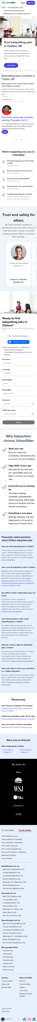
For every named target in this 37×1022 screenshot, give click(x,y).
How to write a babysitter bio (11, 849)
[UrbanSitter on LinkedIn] (33, 1019)
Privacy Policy (18, 352)
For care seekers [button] (8, 830)
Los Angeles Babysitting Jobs (13, 876)
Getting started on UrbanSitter (12, 839)
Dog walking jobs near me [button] (11, 920)
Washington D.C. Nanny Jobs (13, 909)
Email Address (7, 380)
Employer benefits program (25, 995)
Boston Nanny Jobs (9, 912)
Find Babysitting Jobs (15, 7)
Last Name (6, 370)
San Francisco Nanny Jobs (12, 916)
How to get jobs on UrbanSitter (12, 843)
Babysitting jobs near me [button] (10, 866)
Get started (11, 65)
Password (5, 400)
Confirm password (8, 410)
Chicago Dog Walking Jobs (12, 927)
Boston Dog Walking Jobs (11, 939)
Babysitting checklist (9, 855)
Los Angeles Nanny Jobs (11, 903)
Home (4, 7)
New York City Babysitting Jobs (13, 869)
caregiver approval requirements (22, 661)
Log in (23, 3)
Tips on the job (7, 858)
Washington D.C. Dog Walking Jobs (15, 936)
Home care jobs (8, 970)
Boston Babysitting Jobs (11, 885)
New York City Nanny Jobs (12, 896)
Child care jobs (8, 951)
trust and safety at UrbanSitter (12, 611)
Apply (5, 132)
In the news (23, 991)
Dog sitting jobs (8, 960)
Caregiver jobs (8, 963)
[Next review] (33, 264)
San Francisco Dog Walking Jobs (14, 943)
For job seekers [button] (25, 830)
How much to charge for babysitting (14, 852)
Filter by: (5, 96)
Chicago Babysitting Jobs (11, 873)
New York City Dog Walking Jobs (14, 924)
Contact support (7, 981)
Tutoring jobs (7, 954)
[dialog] (3, 1019)
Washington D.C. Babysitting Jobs (14, 882)
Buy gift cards (6, 987)
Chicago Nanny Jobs (10, 900)
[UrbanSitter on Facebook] (24, 1019)
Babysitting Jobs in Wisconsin (14, 11)
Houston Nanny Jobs (10, 906)
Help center (6, 984)
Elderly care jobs (8, 967)
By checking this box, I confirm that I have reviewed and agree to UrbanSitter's (17, 351)
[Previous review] (4, 264)
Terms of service (7, 1009)
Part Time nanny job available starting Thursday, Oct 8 (17, 119)
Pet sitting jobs (8, 957)
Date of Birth (6, 390)
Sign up (31, 3)
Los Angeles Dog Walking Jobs (13, 930)
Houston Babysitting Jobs (11, 879)
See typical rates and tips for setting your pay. (17, 727)
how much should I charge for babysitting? (19, 583)
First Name (6, 359)
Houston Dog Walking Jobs (12, 933)
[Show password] (32, 404)
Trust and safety (24, 984)
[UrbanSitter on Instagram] (29, 1019)
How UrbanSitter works (9, 836)
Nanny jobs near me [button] (9, 893)
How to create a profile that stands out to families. (18, 719)
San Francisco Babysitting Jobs (13, 888)
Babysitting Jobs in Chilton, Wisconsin (17, 14)
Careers (22, 987)
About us (22, 981)
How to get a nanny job (10, 846)
